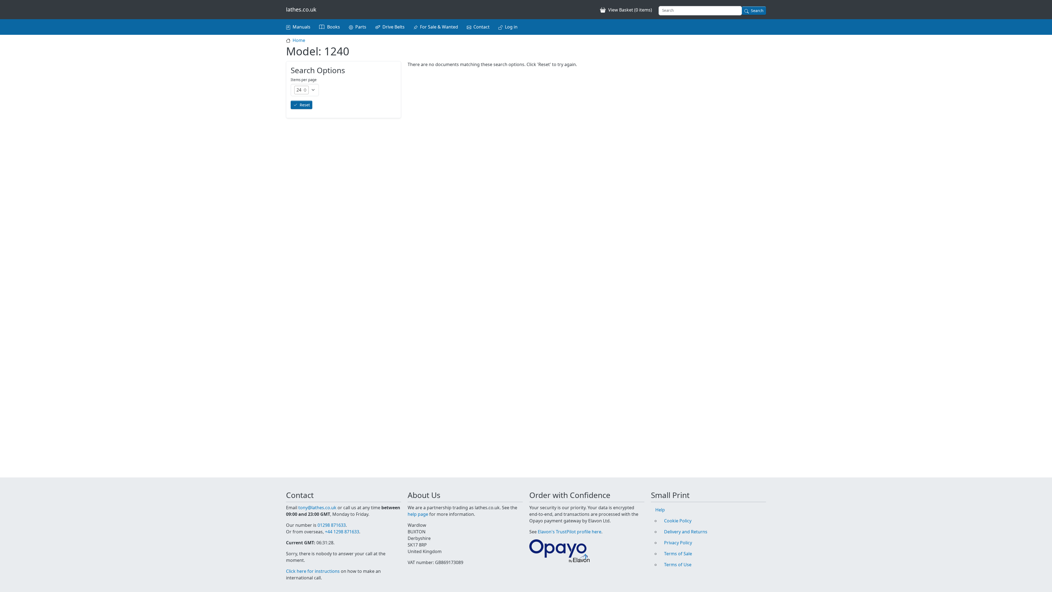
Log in (511, 27)
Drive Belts (393, 27)
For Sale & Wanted (439, 27)
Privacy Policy (678, 543)
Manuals (301, 27)
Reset (305, 104)
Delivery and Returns (685, 532)
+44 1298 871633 (342, 532)
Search (757, 10)
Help (660, 510)
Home (299, 40)
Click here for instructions (313, 571)
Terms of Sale (678, 554)
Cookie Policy (677, 521)
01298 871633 (332, 525)
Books (333, 27)
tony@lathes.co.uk (317, 508)
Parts (360, 27)
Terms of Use (677, 565)
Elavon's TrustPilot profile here (569, 532)
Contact (481, 27)
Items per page (304, 79)
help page (418, 514)
